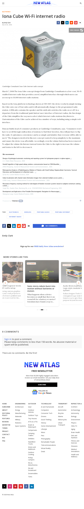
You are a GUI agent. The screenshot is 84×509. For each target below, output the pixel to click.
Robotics (18, 423)
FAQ (3, 441)
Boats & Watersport (32, 426)
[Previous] (5, 283)
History (43, 423)
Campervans (32, 430)
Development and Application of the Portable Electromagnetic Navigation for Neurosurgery (31, 191)
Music (43, 432)
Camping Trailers (31, 434)
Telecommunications (48, 445)
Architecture (19, 407)
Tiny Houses (32, 418)
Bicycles (61, 413)
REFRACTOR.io (76, 404)
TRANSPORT (62, 404)
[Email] (80, 22)
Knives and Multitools (32, 448)
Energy (17, 410)
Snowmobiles (33, 473)
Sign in (7, 339)
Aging (73, 429)
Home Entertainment (48, 426)
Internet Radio (15, 217)
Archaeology (75, 410)
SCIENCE (74, 407)
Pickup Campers (31, 459)
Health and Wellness (75, 455)
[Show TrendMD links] (80, 200)
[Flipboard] (75, 22)
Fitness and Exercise (75, 442)
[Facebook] (58, 22)
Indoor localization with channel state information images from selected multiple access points (32, 178)
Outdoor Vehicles (31, 411)
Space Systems (20, 426)
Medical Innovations (75, 450)
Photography (45, 439)
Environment (75, 420)
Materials (18, 416)
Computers (45, 410)
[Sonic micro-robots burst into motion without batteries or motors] (42, 271)
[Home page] (42, 4)
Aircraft (60, 407)
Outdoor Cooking (31, 453)
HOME (4, 404)
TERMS (4, 428)
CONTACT (6, 434)
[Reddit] (71, 22)
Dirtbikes (31, 439)
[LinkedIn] (67, 22)
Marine (60, 416)
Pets (42, 435)
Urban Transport (61, 424)
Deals (43, 451)
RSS (3, 438)
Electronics (6, 11)
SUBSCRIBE (6, 407)
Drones (43, 416)
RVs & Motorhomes (33, 464)
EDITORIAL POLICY (6, 414)
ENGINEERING (20, 404)
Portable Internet (62, 212)
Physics (73, 423)
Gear (30, 407)
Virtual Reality (46, 448)
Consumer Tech (46, 413)
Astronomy (75, 413)
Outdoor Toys (33, 415)
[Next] (78, 283)
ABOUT (5, 410)
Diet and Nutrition (74, 436)
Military (17, 420)
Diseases (74, 446)
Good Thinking (46, 420)
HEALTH (74, 426)
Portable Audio (43, 212)
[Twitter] (62, 22)
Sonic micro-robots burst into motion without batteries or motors (41, 288)
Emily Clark (7, 235)
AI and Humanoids (47, 407)
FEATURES (6, 418)
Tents (30, 477)
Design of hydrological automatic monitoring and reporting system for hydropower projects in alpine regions (36, 158)
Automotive (62, 410)
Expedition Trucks (31, 443)
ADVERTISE (6, 425)
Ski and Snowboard (32, 469)
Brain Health (75, 432)
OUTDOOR (32, 404)
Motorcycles (62, 420)
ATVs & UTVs (33, 422)
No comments (51, 226)
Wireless (27, 212)
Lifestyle (44, 429)
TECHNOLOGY (46, 404)
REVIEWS (5, 422)
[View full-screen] (81, 30)
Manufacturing (20, 413)
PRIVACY (5, 431)
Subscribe (42, 385)
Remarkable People (48, 442)
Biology (73, 416)
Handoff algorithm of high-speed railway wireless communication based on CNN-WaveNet (31, 164)
